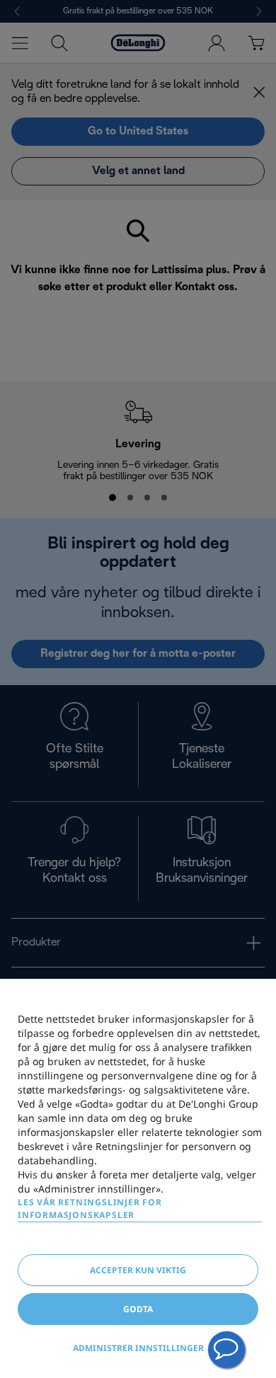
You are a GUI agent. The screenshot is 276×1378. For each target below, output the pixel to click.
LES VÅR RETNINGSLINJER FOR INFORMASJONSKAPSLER (90, 1208)
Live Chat (226, 1349)
